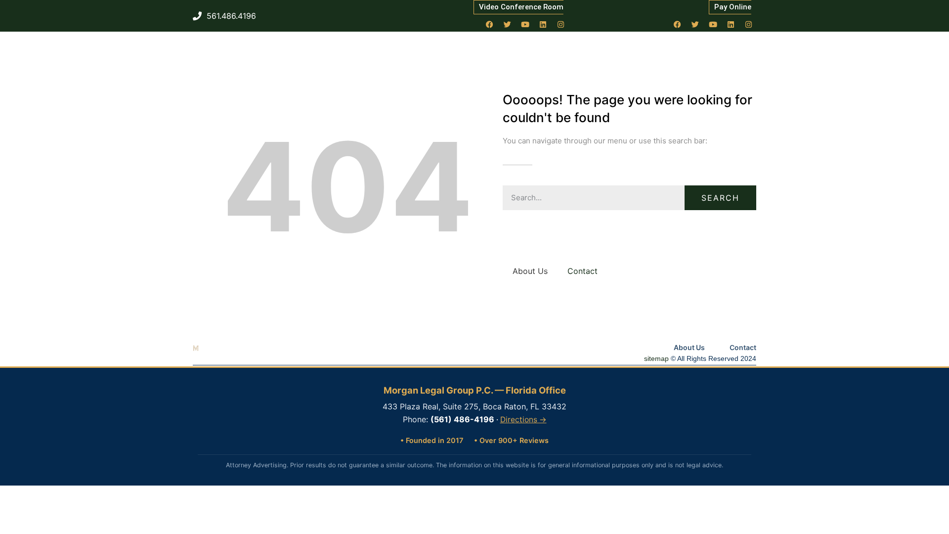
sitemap (656, 358)
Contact (582, 271)
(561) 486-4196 (462, 419)
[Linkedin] (543, 24)
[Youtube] (525, 24)
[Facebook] (489, 24)
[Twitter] (507, 24)
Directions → (523, 419)
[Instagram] (561, 24)
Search (720, 198)
